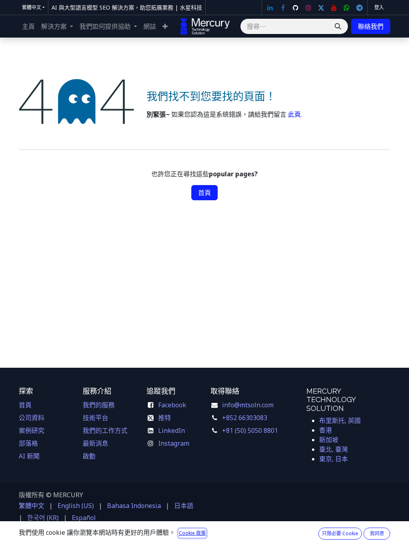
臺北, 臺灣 (333, 449)
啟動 (89, 456)
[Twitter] (321, 7)
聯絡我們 (370, 26)
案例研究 (31, 430)
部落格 (28, 443)
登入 (379, 7)
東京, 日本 (333, 458)
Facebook (173, 405)
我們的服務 (99, 405)
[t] (359, 7)
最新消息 (95, 443)
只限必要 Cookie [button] (340, 533)
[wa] (346, 7)
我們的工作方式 (105, 430)
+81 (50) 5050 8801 (250, 430)
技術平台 (95, 417)
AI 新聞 (29, 456)
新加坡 (328, 439)
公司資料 (31, 417)
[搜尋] (338, 26)
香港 (325, 430)
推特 (164, 417)
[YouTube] (334, 7)
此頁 (294, 114)
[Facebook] (282, 7)
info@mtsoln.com (248, 405)
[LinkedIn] (270, 7)
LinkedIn (171, 430)
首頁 (204, 192)
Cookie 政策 (192, 533)
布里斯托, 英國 (340, 420)
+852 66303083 (244, 417)
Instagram (173, 443)
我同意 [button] (377, 533)
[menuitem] (28, 26)
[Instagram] (308, 7)
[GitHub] (295, 7)
